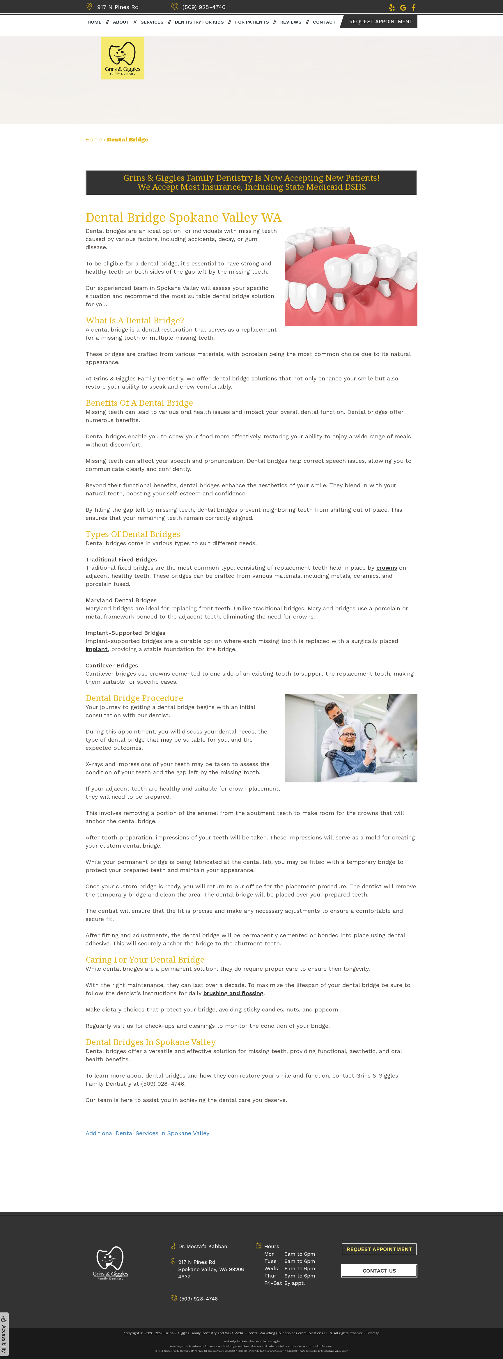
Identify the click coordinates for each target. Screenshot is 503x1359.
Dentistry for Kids (199, 22)
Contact (324, 22)
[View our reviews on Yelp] (392, 6)
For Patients (252, 22)
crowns (386, 567)
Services (152, 22)
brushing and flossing (233, 993)
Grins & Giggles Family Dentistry (190, 1333)
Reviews (291, 22)
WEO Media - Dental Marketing (250, 1333)
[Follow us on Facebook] (413, 6)
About (121, 22)
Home (95, 22)
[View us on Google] (403, 6)
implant (97, 649)
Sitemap (372, 1333)
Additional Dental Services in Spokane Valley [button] (147, 1133)
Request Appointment (381, 21)
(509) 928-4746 (204, 6)
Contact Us (379, 1271)
